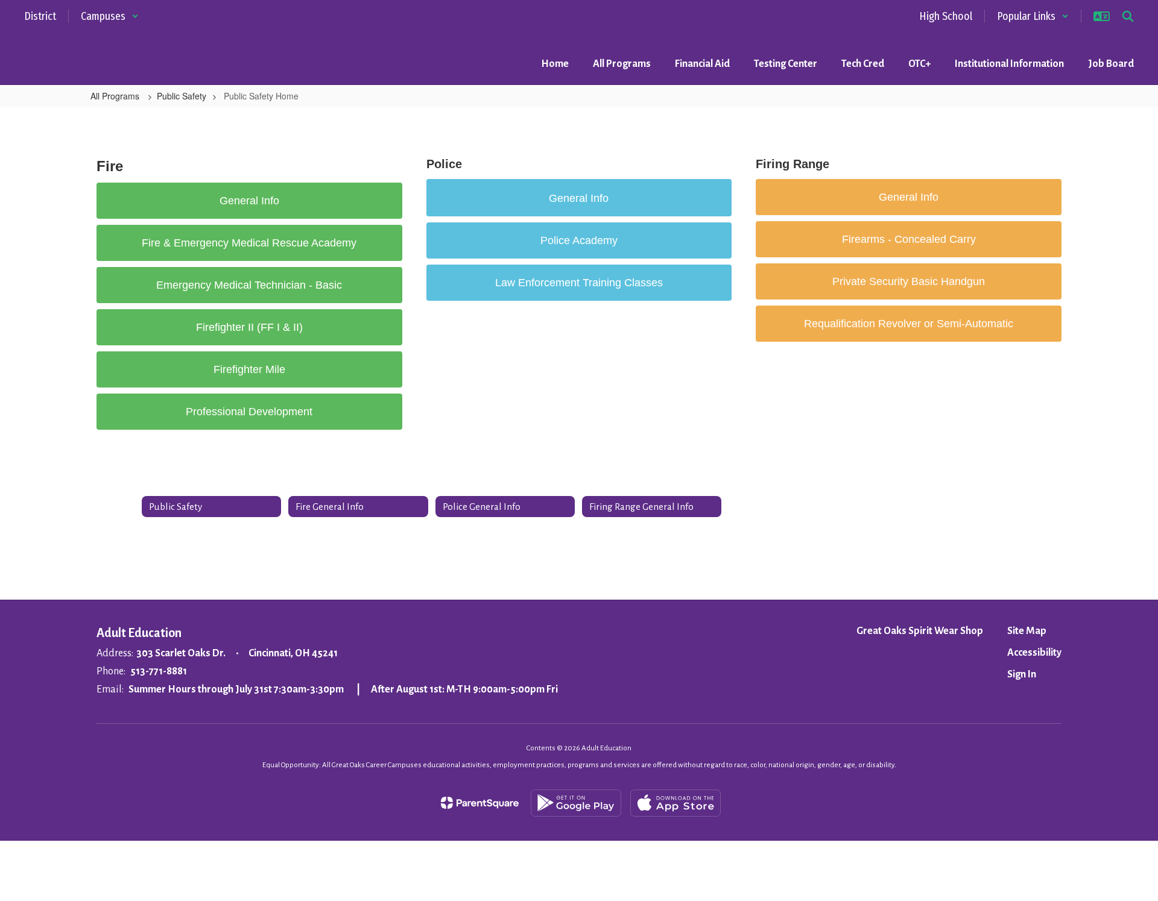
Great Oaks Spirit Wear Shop (919, 631)
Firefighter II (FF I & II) (249, 327)
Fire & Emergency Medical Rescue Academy (249, 243)
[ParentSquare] (480, 803)
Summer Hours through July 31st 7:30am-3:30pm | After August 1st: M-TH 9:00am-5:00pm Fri (343, 689)
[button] (110, 16)
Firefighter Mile (249, 369)
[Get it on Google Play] (576, 803)
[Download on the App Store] (675, 803)
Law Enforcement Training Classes (579, 283)
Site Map (1026, 631)
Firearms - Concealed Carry (909, 239)
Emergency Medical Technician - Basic (249, 285)
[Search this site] (1128, 16)
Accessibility (1034, 652)
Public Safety (181, 96)
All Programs (116, 96)
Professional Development (249, 412)
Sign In (1021, 674)
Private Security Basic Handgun (908, 281)
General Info (249, 201)
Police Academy (579, 240)
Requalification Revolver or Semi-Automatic (908, 324)
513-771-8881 (158, 671)
